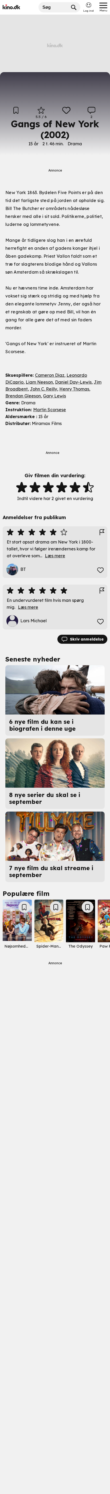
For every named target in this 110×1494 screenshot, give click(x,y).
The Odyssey (80, 946)
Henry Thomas (74, 389)
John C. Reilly (43, 389)
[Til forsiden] (19, 7)
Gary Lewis (54, 395)
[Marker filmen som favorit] (66, 113)
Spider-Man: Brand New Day (63, 946)
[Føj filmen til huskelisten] (16, 113)
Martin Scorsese (49, 409)
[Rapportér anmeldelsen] (102, 532)
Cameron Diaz (49, 375)
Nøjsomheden (17, 946)
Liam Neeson (39, 382)
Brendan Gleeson (23, 395)
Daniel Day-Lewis (73, 382)
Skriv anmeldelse (87, 639)
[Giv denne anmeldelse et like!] (100, 570)
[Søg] (73, 7)
